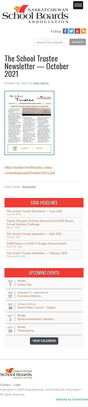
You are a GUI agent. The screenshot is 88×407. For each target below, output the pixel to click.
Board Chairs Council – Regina (36, 307)
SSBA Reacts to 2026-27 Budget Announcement (36, 243)
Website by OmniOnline (72, 399)
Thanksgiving (26, 330)
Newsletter (29, 187)
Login (17, 384)
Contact (5, 384)
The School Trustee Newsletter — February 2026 (37, 253)
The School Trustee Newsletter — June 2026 (34, 211)
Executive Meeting (29, 296)
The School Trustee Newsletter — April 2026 (34, 234)
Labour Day (25, 284)
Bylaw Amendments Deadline (36, 319)
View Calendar (44, 340)
